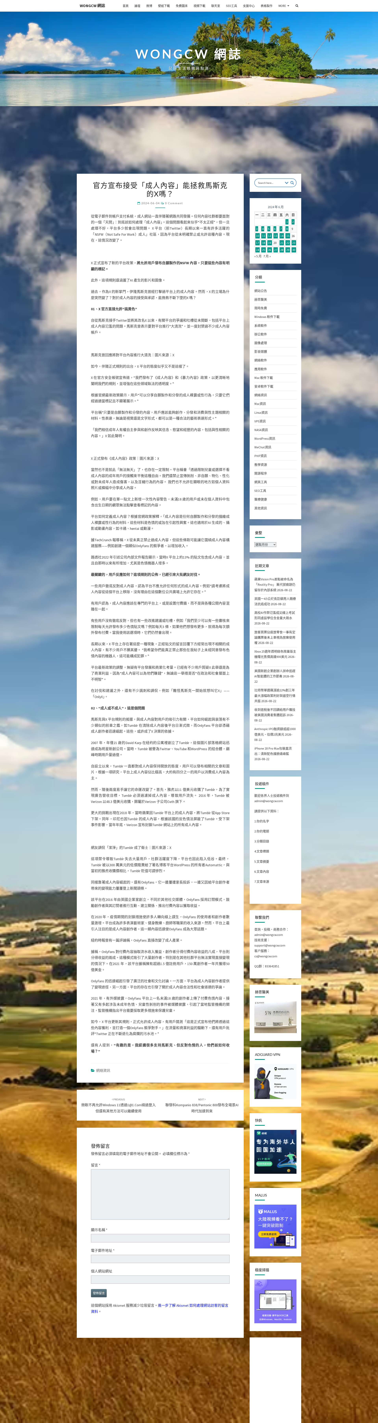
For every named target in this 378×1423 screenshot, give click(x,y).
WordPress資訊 (264, 438)
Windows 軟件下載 (267, 317)
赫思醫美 (260, 299)
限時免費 (260, 308)
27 (275, 250)
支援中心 (249, 6)
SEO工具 (231, 6)
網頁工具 (260, 482)
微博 (149, 6)
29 (287, 250)
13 (275, 236)
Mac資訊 (260, 404)
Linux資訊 (261, 413)
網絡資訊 (103, 1070)
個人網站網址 (101, 1271)
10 (257, 236)
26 (269, 250)
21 (281, 243)
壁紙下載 (164, 6)
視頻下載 (199, 6)
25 (263, 250)
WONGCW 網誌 (92, 5)
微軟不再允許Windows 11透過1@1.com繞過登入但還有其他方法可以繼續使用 (118, 1105)
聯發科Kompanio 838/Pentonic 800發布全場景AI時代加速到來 (201, 1105)
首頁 (126, 6)
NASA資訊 (261, 430)
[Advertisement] (189, 144)
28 (281, 250)
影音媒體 (260, 352)
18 (263, 243)
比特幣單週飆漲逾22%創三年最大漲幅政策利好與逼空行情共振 (274, 695)
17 (257, 243)
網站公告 (260, 291)
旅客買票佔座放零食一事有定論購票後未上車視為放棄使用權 (274, 637)
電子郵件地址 (103, 1250)
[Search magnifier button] (292, 183)
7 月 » (267, 256)
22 (287, 243)
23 (293, 243)
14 (281, 236)
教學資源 (260, 465)
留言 (95, 1165)
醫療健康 (260, 499)
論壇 (137, 6)
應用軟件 (260, 369)
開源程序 (260, 473)
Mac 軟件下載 (263, 378)
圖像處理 (260, 343)
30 (293, 250)
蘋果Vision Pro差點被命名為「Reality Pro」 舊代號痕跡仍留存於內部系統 (274, 584)
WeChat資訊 (262, 447)
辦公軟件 (260, 334)
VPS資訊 (260, 421)
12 (269, 236)
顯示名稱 (99, 1230)
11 (263, 236)
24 (257, 250)
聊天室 (215, 6)
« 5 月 (258, 256)
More (282, 6)
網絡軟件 (260, 360)
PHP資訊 (260, 456)
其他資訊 (260, 508)
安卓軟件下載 (263, 386)
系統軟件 (260, 326)
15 (287, 236)
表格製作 (266, 6)
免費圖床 (182, 6)
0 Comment (174, 203)
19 (269, 243)
